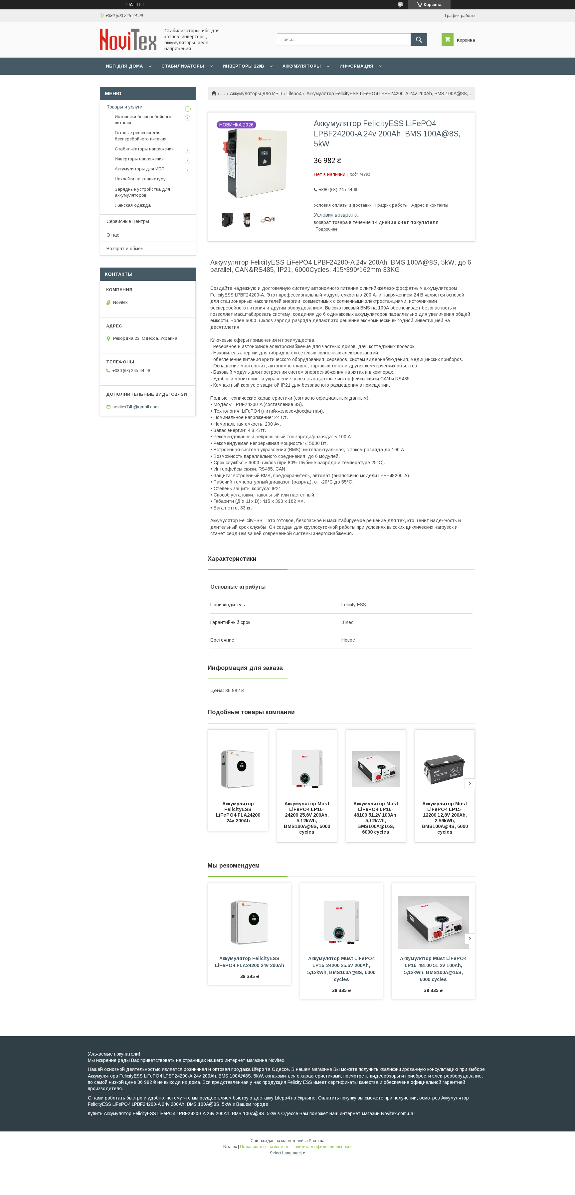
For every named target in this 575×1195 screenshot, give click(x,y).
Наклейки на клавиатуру (140, 178)
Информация (356, 66)
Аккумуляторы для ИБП (256, 93)
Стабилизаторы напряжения (144, 148)
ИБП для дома (124, 66)
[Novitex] (128, 48)
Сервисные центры (127, 221)
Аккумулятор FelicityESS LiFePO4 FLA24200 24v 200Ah (239, 812)
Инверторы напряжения (139, 158)
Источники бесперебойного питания (143, 119)
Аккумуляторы (302, 66)
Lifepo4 (294, 93)
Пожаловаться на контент (264, 1146)
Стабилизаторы (182, 66)
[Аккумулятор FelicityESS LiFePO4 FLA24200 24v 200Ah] (238, 763)
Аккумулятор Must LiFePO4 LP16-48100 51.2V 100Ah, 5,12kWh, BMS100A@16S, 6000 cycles (376, 818)
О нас (112, 235)
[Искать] (419, 39)
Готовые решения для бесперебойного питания (140, 135)
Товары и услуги (124, 106)
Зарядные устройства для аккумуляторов (142, 192)
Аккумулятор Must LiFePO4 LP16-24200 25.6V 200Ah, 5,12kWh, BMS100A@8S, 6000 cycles (307, 818)
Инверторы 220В (243, 66)
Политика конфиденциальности (321, 1146)
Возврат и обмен (124, 248)
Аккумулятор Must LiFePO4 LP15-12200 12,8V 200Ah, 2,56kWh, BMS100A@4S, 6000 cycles (445, 818)
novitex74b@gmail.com (135, 406)
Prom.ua (316, 1140)
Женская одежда (133, 205)
